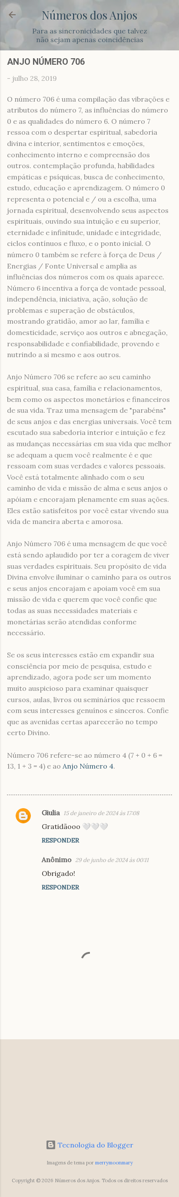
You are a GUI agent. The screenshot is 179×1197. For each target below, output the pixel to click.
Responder (60, 840)
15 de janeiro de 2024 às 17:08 (101, 813)
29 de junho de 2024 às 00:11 (112, 860)
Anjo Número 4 (88, 766)
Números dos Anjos (89, 14)
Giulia (51, 812)
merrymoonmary (114, 1163)
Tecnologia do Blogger (94, 1145)
